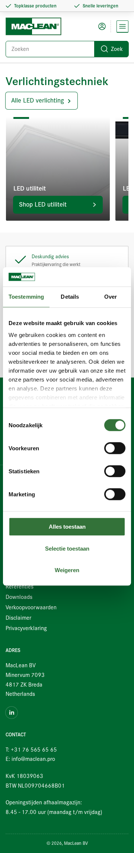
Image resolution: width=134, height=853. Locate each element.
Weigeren (67, 570)
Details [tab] (70, 297)
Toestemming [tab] (26, 297)
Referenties (20, 586)
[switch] (114, 448)
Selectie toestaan (67, 548)
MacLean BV (76, 843)
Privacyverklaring (26, 628)
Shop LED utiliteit (43, 204)
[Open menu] (122, 26)
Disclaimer (18, 617)
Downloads (19, 597)
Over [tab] (110, 297)
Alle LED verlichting (37, 100)
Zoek (117, 49)
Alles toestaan (67, 527)
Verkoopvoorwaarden (31, 607)
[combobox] (67, 49)
